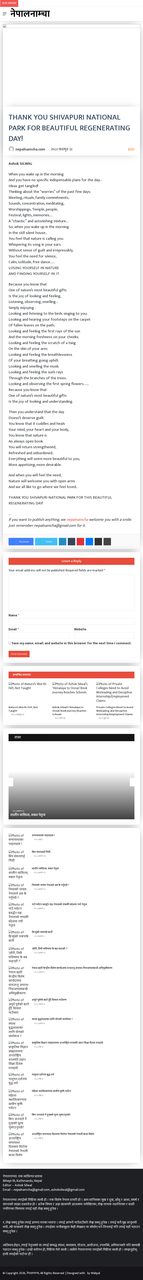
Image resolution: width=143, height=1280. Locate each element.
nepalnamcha (77, 519)
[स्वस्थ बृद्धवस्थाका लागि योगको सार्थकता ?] (19, 1027)
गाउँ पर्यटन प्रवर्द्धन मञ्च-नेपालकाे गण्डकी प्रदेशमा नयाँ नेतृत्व (59, 904)
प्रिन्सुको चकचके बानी (42, 932)
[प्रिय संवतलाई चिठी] (19, 857)
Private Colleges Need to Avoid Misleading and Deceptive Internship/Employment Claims (114, 710)
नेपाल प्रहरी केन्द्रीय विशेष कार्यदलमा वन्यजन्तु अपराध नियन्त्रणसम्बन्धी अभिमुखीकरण (72, 968)
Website (80, 629)
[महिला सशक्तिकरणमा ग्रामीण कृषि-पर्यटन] (19, 1099)
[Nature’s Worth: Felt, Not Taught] (28, 693)
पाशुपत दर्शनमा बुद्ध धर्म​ (43, 1074)
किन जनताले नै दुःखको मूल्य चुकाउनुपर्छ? (51, 1115)
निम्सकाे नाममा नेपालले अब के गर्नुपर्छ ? (52, 815)
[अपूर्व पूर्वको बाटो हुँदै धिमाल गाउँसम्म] (19, 1006)
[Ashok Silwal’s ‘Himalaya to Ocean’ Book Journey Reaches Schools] (71, 693)
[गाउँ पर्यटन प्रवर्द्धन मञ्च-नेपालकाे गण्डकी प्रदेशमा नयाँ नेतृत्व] (19, 915)
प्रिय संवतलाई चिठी (41, 852)
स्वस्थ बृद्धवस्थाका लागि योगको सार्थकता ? (52, 1019)
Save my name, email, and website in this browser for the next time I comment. (71, 643)
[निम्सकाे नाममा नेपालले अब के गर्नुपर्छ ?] (19, 891)
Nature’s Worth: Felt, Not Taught (23, 709)
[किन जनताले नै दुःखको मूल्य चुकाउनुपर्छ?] (19, 1121)
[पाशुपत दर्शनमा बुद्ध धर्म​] (19, 1080)
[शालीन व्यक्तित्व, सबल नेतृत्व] (19, 874)
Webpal (95, 1273)
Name (14, 615)
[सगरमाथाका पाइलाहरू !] (19, 841)
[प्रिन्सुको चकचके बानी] (19, 937)
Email (14, 629)
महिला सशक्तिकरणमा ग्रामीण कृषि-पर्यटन (51, 1091)
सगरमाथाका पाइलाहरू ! (43, 835)
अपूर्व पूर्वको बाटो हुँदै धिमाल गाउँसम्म (49, 1000)
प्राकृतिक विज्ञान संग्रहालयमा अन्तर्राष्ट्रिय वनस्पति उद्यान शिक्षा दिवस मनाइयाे (67, 1043)
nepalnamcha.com (30, 149)
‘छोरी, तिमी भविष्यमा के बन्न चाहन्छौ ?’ (50, 949)
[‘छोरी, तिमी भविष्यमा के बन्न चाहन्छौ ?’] (19, 955)
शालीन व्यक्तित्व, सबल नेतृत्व (45, 868)
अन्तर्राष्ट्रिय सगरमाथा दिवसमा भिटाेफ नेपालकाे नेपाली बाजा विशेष (63, 1134)
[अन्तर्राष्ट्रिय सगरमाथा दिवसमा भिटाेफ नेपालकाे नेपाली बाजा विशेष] (19, 1144)
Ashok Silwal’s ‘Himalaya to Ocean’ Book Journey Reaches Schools (69, 710)
